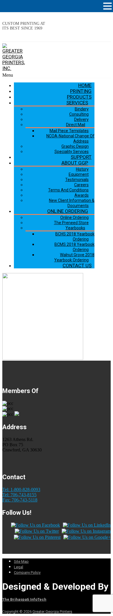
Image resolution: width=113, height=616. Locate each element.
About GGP (74, 163)
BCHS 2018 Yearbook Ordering (74, 236)
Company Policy (27, 572)
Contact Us (77, 265)
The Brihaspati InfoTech (24, 599)
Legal (18, 567)
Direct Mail (75, 124)
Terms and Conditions (68, 190)
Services (77, 103)
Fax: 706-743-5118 (19, 499)
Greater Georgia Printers (52, 611)
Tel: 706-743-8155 (19, 494)
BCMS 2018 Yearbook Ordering (74, 247)
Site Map (21, 561)
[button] (107, 6)
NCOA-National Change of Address (70, 138)
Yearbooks (75, 228)
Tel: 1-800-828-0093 (21, 489)
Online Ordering (67, 211)
